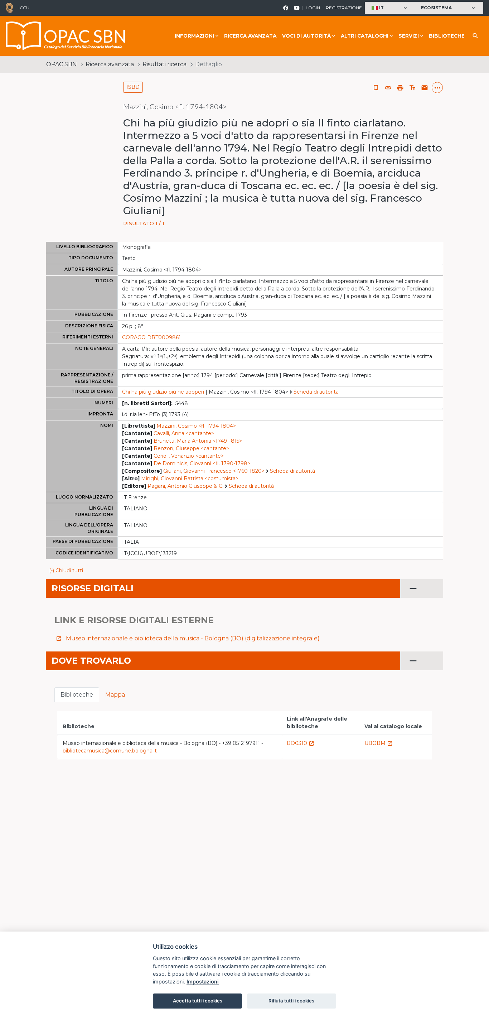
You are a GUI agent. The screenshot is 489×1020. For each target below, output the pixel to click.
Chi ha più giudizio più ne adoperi (163, 392)
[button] (390, 8)
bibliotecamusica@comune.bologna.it (110, 750)
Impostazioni (203, 981)
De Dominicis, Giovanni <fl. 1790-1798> (202, 463)
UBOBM (378, 743)
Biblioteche (447, 36)
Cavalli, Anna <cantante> (184, 433)
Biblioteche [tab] (76, 694)
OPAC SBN (61, 64)
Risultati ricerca (164, 64)
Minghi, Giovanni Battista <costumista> (189, 478)
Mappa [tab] (115, 694)
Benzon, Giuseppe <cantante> (191, 448)
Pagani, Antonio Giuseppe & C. (185, 486)
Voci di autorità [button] (306, 36)
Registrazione (344, 7)
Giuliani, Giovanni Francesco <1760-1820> (214, 471)
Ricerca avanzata (250, 36)
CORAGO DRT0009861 (151, 337)
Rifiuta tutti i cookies (291, 1001)
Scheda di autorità (316, 392)
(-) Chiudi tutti (66, 570)
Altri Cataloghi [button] (364, 36)
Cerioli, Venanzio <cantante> (189, 456)
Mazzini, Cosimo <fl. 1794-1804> (196, 426)
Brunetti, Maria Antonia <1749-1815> (198, 441)
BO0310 (300, 743)
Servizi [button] (408, 36)
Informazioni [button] (194, 36)
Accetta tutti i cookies (197, 1001)
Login (313, 7)
